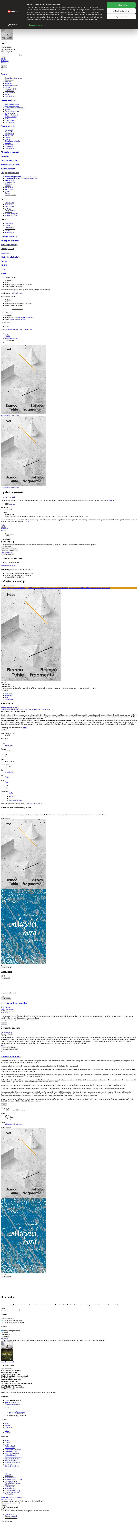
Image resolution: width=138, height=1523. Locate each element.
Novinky (8, 186)
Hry (2, 64)
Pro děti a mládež (8, 126)
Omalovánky (9, 146)
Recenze (7, 697)
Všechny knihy (10, 180)
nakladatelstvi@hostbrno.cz (13, 1124)
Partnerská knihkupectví (12, 1404)
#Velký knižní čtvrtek (43, 709)
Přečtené (3, 62)
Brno (6, 1400)
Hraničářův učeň (10, 229)
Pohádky (8, 139)
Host (6, 509)
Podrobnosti (9, 695)
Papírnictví (5, 253)
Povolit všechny (121, 5)
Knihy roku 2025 (10, 182)
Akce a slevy (9, 189)
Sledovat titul (5, 1336)
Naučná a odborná (8, 100)
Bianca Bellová (10, 497)
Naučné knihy (9, 144)
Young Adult (9, 135)
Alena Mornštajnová (11, 213)
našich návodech (17, 293)
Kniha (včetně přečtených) (11, 1331)
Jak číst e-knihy (10, 1448)
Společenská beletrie (11, 85)
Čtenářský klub (10, 1487)
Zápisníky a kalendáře (10, 257)
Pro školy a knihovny (11, 1459)
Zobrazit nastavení (119, 11)
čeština (7, 777)
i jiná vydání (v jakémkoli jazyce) (13, 1322)
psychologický (9, 772)
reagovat (3, 1045)
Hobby (7, 118)
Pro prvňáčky (9, 132)
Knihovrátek (9, 1476)
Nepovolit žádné (121, 17)
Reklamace (8, 1464)
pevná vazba (9, 745)
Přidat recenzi (6, 998)
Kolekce (7, 191)
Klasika (7, 87)
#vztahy (12, 709)
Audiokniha (6, 1335)
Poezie (7, 94)
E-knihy (3, 59)
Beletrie (4, 74)
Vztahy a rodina (10, 113)
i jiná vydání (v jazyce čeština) (12, 1320)
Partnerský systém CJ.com (13, 1479)
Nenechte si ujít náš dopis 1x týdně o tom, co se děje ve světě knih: (22, 1501)
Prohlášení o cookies (11, 1481)
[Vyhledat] (21, 55)
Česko (7, 782)
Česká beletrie (9, 91)
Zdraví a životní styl (11, 115)
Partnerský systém (10, 1477)
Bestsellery (8, 184)
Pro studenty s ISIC (11, 1460)
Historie (7, 109)
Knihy (3, 57)
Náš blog (8, 1474)
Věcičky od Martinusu (10, 240)
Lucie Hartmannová (7, 1009)
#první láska (33, 709)
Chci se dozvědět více (34, 25)
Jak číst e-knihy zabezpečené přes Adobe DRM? (16, 329)
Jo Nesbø (8, 208)
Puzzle (3, 273)
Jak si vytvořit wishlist (12, 1453)
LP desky (4, 265)
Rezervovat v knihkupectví (9, 549)
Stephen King (9, 203)
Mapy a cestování (8, 169)
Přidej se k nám (10, 1485)
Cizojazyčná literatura (10, 173)
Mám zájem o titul (10, 195)
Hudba (4, 261)
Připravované (9, 187)
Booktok (7, 193)
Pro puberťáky (9, 134)
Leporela (8, 143)
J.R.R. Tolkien (9, 206)
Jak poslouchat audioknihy (13, 1449)
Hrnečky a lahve (7, 249)
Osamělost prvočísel (7, 1362)
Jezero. (25, 728)
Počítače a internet (10, 117)
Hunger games (9, 227)
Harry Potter (9, 223)
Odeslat (4, 1505)
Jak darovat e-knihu (11, 1451)
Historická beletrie (10, 89)
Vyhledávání (5, 53)
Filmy (3, 269)
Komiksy (8, 82)
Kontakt (7, 1440)
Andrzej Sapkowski (11, 215)
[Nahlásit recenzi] (1, 1051)
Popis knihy (8, 694)
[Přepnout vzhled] (2, 69)
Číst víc (111, 500)
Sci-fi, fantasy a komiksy (13, 141)
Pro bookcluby (9, 1494)
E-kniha (5, 1333)
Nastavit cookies (10, 1514)
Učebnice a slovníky (9, 160)
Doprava (7, 1442)
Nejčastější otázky (10, 1455)
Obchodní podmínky (11, 1518)
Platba (7, 1444)
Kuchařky (5, 156)
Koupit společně (6, 967)
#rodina (26, 709)
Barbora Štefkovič (6, 1032)
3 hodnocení (11, 504)
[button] (71, 514)
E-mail (3, 1308)
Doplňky (4, 66)
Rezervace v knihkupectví (13, 1457)
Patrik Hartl (8, 204)
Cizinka (7, 230)
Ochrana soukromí (11, 1516)
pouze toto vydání (8, 1318)
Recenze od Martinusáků (14, 1003)
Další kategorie (9, 96)
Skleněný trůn (9, 232)
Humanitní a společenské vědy (14, 108)
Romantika (8, 83)
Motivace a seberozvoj (12, 104)
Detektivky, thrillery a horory (14, 78)
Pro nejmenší (9, 130)
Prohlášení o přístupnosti (13, 1483)
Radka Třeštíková (10, 210)
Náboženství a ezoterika (10, 164)
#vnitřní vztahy (5, 709)
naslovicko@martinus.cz (17, 1412)
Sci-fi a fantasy (9, 80)
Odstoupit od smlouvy (12, 1466)
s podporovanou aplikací (26, 317)
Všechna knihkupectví (12, 1402)
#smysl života (19, 709)
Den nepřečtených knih (12, 1490)
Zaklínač (7, 225)
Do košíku (5, 690)
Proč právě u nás (10, 1446)
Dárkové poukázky (9, 236)
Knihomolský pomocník (8, 566)
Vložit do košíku (6, 546)
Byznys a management (12, 106)
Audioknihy (4, 61)
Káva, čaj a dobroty (9, 245)
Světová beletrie (10, 92)
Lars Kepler (8, 212)
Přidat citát (4, 1339)
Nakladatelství (9, 699)
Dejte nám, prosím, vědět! (34, 803)
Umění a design (10, 120)
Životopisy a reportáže (12, 111)
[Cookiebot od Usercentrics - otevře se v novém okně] (13, 25)
